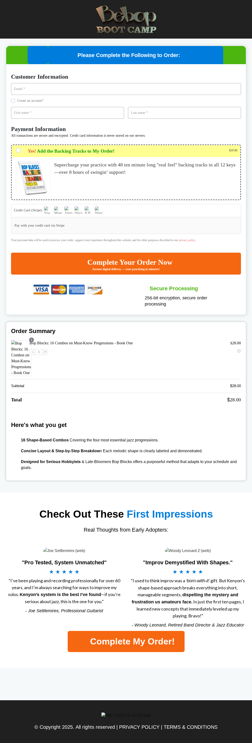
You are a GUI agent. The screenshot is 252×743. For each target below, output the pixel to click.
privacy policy (187, 240)
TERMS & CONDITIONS (191, 727)
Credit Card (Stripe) (28, 210)
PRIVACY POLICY (139, 727)
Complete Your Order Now (130, 262)
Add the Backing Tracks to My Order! (71, 151)
